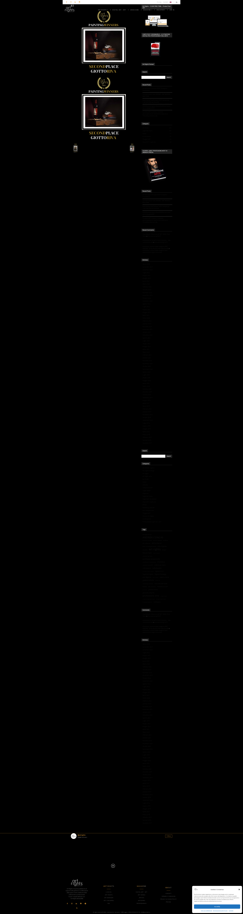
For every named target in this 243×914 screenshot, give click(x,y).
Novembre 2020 (148, 363)
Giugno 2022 (146, 309)
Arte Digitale (162, 546)
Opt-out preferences (206, 910)
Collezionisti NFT (148, 488)
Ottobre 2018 (147, 417)
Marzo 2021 (146, 352)
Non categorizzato (148, 510)
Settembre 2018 (147, 420)
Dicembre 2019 (147, 392)
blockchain (147, 553)
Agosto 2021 (146, 338)
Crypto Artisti (147, 490)
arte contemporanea (149, 546)
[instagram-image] (79, 848)
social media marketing (149, 599)
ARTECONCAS (157, 543)
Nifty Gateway (152, 586)
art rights (155, 549)
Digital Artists (159, 571)
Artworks (145, 485)
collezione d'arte (160, 565)
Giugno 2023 (146, 275)
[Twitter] (77, 908)
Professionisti (147, 519)
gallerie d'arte (148, 580)
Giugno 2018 (146, 426)
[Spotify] (79, 2)
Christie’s (161, 562)
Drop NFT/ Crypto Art (149, 502)
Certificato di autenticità (149, 562)
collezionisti (157, 568)
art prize (145, 550)
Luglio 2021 (146, 341)
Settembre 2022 (147, 301)
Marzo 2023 (146, 284)
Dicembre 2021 (147, 326)
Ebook (144, 505)
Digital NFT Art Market (149, 499)
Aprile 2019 (146, 403)
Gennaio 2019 (147, 412)
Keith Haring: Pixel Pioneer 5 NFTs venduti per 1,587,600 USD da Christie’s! (156, 101)
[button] (239, 889)
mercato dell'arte (160, 583)
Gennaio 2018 (147, 440)
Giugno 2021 (146, 343)
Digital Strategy (160, 574)
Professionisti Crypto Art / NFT (152, 522)
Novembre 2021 (148, 329)
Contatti (231, 910)
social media (163, 596)
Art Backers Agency (149, 468)
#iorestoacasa (147, 534)
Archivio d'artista (147, 540)
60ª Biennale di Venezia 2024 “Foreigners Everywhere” (155, 89)
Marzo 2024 (146, 264)
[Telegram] (85, 903)
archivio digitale (157, 540)
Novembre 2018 (148, 414)
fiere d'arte (155, 577)
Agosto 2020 (146, 372)
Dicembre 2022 (147, 292)
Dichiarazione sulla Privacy (220, 910)
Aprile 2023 (146, 281)
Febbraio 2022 (147, 321)
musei (145, 587)
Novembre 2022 (148, 295)
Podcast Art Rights (148, 516)
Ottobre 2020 (147, 366)
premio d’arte (153, 590)
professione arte (151, 596)
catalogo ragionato (147, 556)
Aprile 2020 (146, 383)
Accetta (217, 906)
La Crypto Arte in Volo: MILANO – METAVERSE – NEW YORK (157, 95)
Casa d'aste (156, 553)
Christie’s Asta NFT (148, 565)
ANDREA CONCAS (153, 537)
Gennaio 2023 (147, 290)
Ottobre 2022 (147, 298)
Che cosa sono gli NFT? (154, 236)
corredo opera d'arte (148, 571)
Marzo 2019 (146, 406)
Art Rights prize (147, 476)
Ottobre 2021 (147, 332)
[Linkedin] (75, 2)
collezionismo (147, 568)
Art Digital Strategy (148, 471)
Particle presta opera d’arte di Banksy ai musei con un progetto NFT (156, 107)
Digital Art (146, 493)
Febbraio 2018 (147, 437)
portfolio (145, 589)
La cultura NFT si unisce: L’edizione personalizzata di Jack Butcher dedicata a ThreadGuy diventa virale (155, 114)
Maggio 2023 (147, 278)
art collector (146, 543)
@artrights (81, 835)
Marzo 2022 (146, 318)
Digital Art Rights (148, 574)
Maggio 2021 (147, 346)
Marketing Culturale (149, 507)
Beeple (164, 550)
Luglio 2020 (146, 375)
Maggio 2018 (147, 429)
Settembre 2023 (147, 270)
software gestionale (161, 599)
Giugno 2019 (146, 400)
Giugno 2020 (146, 378)
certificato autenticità (151, 559)
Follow (169, 836)
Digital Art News (148, 496)
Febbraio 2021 (147, 355)
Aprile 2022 (146, 315)
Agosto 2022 (146, 304)
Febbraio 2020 (147, 389)
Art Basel (165, 540)
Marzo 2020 (146, 386)
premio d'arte (148, 593)
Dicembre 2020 (147, 361)
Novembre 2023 (148, 267)
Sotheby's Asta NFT (147, 602)
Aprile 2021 (146, 349)
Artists (144, 482)
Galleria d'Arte (164, 577)
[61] (104, 75)
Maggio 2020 (147, 380)
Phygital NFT (146, 513)
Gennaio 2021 (147, 358)
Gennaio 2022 (147, 324)
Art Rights (146, 473)
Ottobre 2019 (147, 395)
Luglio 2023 (146, 272)
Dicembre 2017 (147, 443)
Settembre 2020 (147, 369)
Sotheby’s (157, 602)
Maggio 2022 (147, 312)
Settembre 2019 (147, 397)
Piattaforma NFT (162, 586)
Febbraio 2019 (147, 409)
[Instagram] (71, 2)
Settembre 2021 (147, 335)
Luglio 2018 (146, 423)
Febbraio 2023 (147, 287)
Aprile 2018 (146, 432)
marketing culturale (148, 583)
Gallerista (157, 580)
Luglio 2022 (146, 307)
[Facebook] (66, 2)
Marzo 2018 (146, 434)
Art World (145, 479)
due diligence (147, 577)
